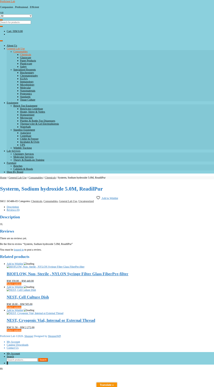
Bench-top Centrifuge (31, 108)
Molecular (25, 87)
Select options (14, 284)
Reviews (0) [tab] (13, 209)
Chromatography (29, 75)
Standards (25, 96)
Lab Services (13, 150)
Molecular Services (23, 156)
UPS (22, 144)
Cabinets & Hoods (23, 169)
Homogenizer (27, 114)
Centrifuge (25, 135)
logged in (19, 249)
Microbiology (27, 84)
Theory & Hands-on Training (28, 159)
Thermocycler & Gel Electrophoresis (39, 123)
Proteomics (26, 93)
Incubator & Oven (29, 141)
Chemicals (25, 54)
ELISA (24, 78)
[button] (107, 368)
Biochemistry (27, 72)
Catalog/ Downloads (17, 344)
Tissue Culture (27, 99)
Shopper (28, 336)
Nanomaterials (27, 90)
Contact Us (13, 347)
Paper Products (28, 60)
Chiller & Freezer (29, 138)
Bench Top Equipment (25, 105)
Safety (23, 66)
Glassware (25, 57)
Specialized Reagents (24, 69)
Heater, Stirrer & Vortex (32, 111)
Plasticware (26, 63)
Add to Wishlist (15, 263)
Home (3, 177)
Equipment (12, 102)
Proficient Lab (7, 1)
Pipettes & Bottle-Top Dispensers (37, 120)
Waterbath (25, 126)
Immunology (27, 81)
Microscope (26, 117)
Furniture (11, 162)
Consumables (20, 51)
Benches (17, 165)
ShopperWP (54, 336)
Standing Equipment (24, 129)
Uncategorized (86, 201)
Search (10, 356)
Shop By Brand (15, 172)
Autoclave (25, 132)
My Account (13, 341)
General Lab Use (16, 48)
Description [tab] (13, 206)
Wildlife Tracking (22, 147)
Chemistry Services (23, 153)
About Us (12, 45)
